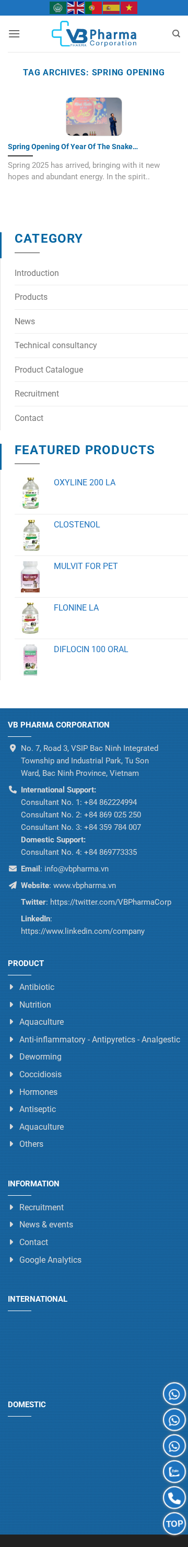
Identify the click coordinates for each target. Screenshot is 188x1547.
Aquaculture (41, 1022)
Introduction (37, 273)
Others (31, 1144)
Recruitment (37, 394)
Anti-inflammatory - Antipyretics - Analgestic (99, 1039)
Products (31, 297)
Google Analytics (50, 1259)
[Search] (176, 34)
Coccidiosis (40, 1074)
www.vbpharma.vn (84, 885)
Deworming (40, 1057)
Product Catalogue (49, 370)
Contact (29, 418)
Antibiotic (36, 987)
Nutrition (35, 1004)
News (25, 321)
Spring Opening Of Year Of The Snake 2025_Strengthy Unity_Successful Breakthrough (87, 147)
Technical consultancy (56, 345)
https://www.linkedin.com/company (83, 931)
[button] (14, 33)
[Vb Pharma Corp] (94, 34)
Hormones (38, 1091)
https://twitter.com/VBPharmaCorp (109, 902)
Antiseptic (37, 1109)
